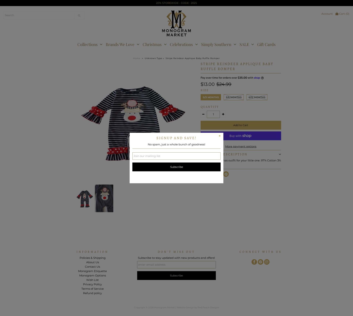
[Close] (219, 136)
